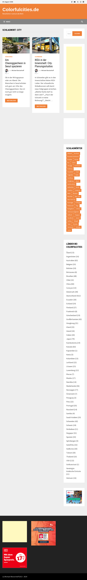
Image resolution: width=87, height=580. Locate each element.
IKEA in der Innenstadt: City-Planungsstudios (44, 63)
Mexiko (69, 378)
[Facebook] (72, 2)
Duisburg (70, 169)
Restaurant (70, 206)
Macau (69, 374)
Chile (68, 280)
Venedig (78, 227)
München (70, 196)
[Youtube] (74, 2)
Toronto (75, 224)
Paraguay (70, 398)
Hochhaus (70, 178)
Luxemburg (70, 370)
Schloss (78, 209)
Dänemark (70, 292)
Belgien (69, 264)
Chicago (69, 166)
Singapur (77, 215)
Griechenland (71, 315)
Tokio (69, 224)
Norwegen (70, 203)
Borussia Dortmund (73, 156)
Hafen (77, 175)
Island (77, 181)
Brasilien (69, 159)
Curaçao (69, 288)
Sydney (69, 221)
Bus (68, 163)
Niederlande (71, 386)
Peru (68, 401)
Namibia (69, 382)
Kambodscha (71, 184)
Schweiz (69, 425)
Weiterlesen (12, 100)
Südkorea (8, 57)
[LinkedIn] (83, 2)
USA (68, 460)
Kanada (69, 347)
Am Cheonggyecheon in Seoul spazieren (15, 63)
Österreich (70, 394)
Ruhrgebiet (70, 209)
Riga (77, 206)
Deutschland (71, 296)
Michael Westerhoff (18, 70)
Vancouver (70, 227)
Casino (74, 163)
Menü (8, 22)
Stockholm (70, 218)
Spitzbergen (71, 441)
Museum (75, 193)
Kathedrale (70, 187)
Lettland (69, 362)
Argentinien (70, 256)
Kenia (68, 354)
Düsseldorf (70, 172)
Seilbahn (69, 215)
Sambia (69, 413)
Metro (69, 193)
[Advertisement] (74, 78)
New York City (71, 199)
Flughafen (70, 175)
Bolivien (69, 268)
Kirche (77, 187)
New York (77, 196)
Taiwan (69, 452)
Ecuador (69, 299)
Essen (77, 172)
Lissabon (70, 190)
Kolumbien (70, 358)
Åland (68, 252)
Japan (68, 339)
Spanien (69, 437)
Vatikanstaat (71, 464)
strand (78, 218)
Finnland (69, 307)
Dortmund (77, 166)
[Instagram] (80, 2)
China (68, 284)
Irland (68, 327)
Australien (70, 260)
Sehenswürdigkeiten (73, 212)
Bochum (76, 153)
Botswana (70, 272)
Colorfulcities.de (20, 9)
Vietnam (69, 478)
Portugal (78, 203)
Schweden (38, 57)
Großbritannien (72, 319)
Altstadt (69, 153)
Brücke (76, 159)
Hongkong (70, 181)
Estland (69, 303)
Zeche (69, 230)
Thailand (69, 456)
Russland (70, 409)
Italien (68, 335)
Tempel (76, 221)
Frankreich (70, 311)
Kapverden (70, 350)
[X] (77, 2)
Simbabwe (70, 429)
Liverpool (77, 190)
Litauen (69, 366)
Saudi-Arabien (71, 417)
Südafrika (70, 445)
